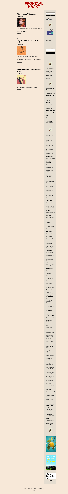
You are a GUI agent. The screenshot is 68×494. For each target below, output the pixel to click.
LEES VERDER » (19, 33)
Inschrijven (50, 52)
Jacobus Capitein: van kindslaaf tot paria (29, 41)
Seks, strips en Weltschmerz (26, 14)
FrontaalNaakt (34, 5)
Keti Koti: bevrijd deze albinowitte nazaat (29, 70)
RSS (51, 480)
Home (34, 490)
